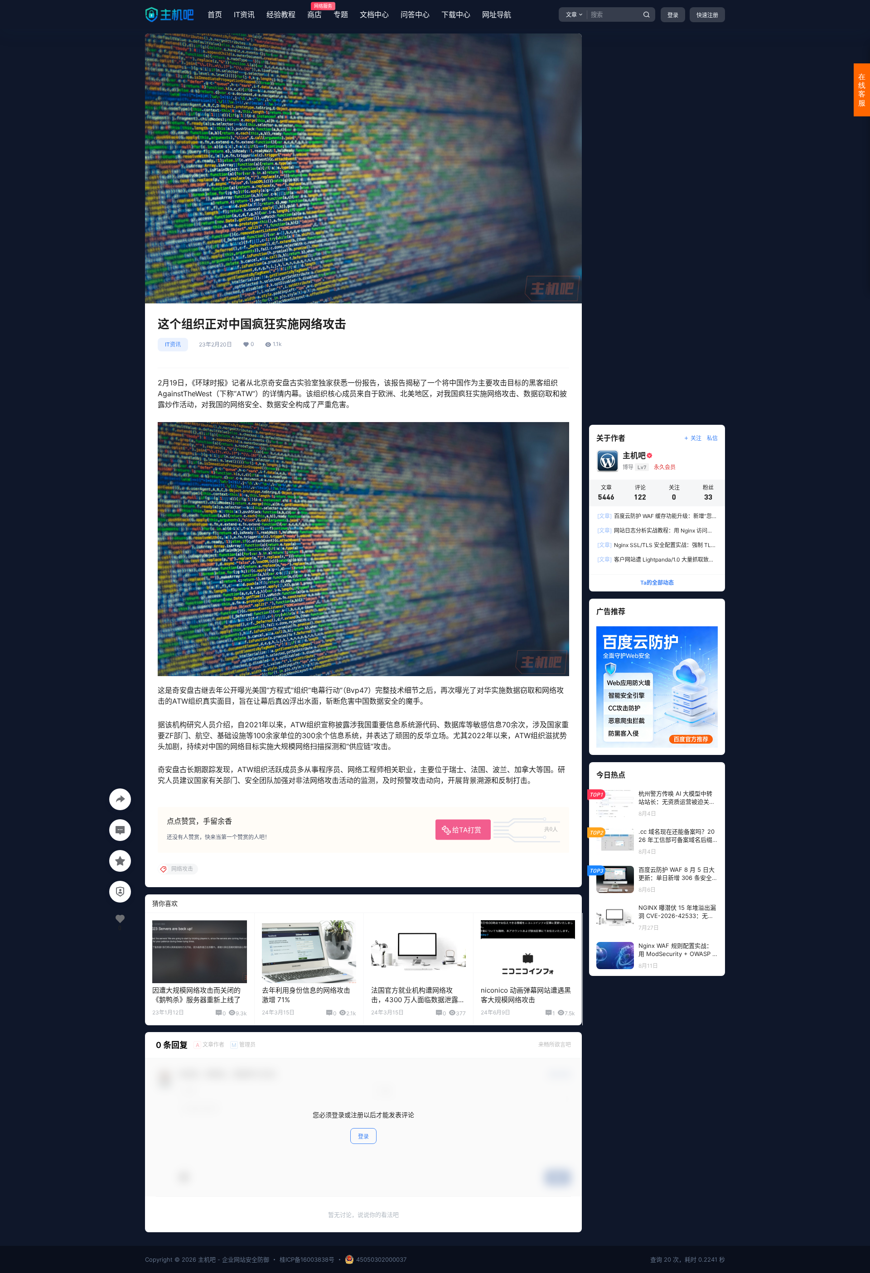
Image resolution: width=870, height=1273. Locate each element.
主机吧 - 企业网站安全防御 (232, 1259)
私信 (712, 438)
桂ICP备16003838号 (307, 1259)
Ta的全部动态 (657, 582)
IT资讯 (244, 14)
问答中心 (415, 14)
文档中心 (374, 14)
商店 (314, 11)
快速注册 (707, 15)
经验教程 (280, 14)
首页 (215, 14)
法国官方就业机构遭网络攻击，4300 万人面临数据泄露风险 (418, 1000)
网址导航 (496, 14)
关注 (696, 438)
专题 (341, 14)
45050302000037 (381, 1259)
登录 (672, 15)
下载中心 (455, 14)
